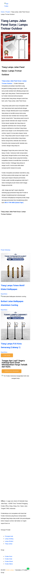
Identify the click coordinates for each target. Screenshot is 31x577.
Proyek (8, 12)
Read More (4, 294)
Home (2, 12)
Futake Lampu (10, 570)
